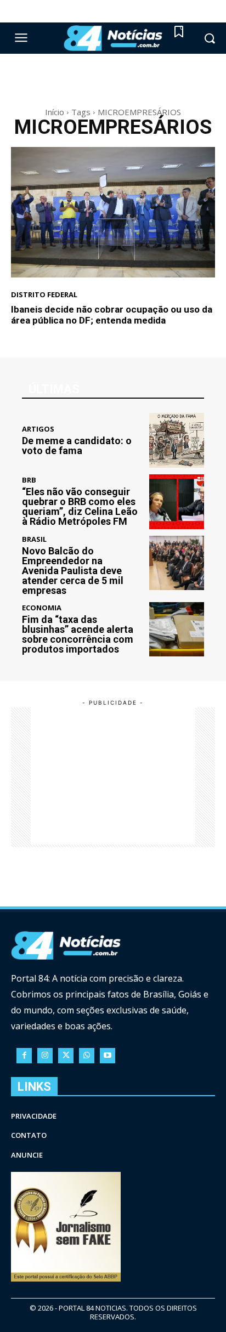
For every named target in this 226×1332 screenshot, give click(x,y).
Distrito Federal (44, 294)
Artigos (38, 429)
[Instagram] (45, 1055)
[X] (66, 1055)
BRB (29, 480)
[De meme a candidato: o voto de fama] (176, 440)
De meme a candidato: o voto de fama (77, 445)
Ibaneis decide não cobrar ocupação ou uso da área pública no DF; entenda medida (111, 315)
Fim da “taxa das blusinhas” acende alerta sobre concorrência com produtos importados (77, 634)
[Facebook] (24, 1055)
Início (54, 111)
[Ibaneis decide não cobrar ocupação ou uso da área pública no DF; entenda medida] (113, 212)
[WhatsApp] (86, 1055)
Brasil (34, 539)
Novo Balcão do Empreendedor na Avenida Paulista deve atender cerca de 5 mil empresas (72, 570)
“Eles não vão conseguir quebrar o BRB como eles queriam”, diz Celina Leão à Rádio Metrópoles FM (80, 506)
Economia (41, 607)
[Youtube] (107, 1055)
